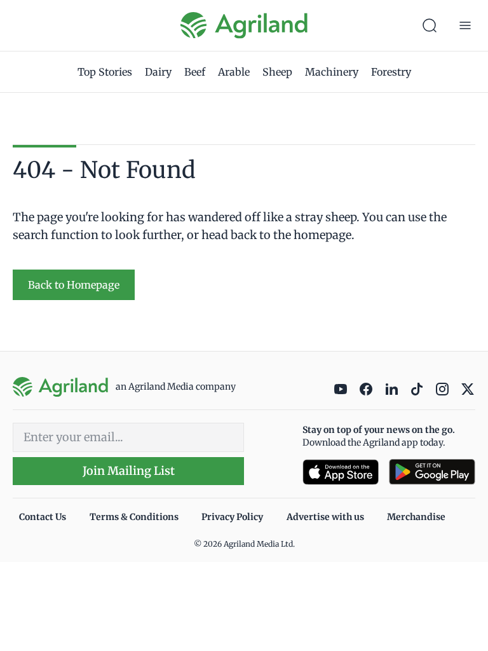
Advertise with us (325, 517)
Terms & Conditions (134, 517)
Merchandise (416, 517)
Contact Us (42, 517)
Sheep (277, 71)
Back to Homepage (73, 284)
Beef (194, 71)
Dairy (158, 71)
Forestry (391, 71)
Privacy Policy (232, 517)
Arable (234, 71)
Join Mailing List (129, 470)
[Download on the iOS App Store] (340, 472)
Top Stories (105, 71)
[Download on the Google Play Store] (432, 472)
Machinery (331, 71)
